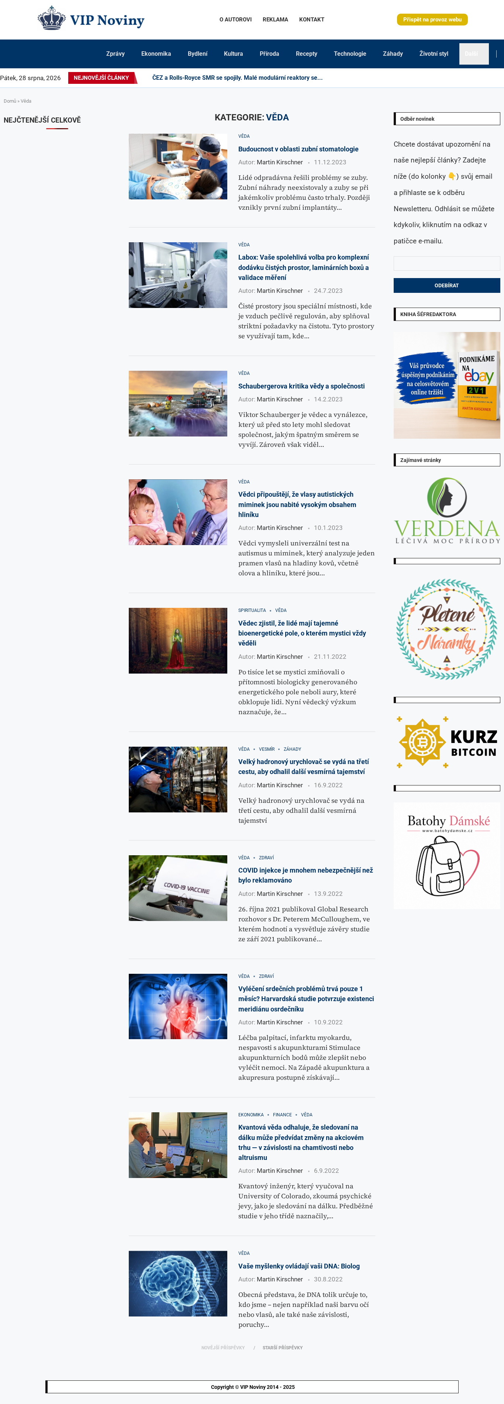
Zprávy (115, 53)
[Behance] (455, 78)
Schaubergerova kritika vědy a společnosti (301, 386)
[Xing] (494, 78)
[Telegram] (499, 78)
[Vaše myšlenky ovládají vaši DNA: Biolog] (178, 1283)
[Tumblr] (459, 78)
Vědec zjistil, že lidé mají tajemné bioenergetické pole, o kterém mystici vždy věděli (302, 633)
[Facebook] (426, 78)
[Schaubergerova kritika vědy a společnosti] (178, 403)
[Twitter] (433, 78)
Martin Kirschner (280, 162)
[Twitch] (481, 78)
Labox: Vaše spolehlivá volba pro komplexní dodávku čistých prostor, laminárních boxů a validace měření (303, 267)
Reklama (275, 19)
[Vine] (477, 78)
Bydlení (197, 53)
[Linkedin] (446, 78)
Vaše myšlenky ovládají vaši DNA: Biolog (299, 1266)
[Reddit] (503, 78)
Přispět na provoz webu (432, 19)
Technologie (350, 53)
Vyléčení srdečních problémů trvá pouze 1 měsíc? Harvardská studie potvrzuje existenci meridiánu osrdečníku (306, 999)
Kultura (233, 53)
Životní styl (434, 53)
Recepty (306, 53)
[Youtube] (464, 78)
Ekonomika (156, 53)
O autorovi (236, 19)
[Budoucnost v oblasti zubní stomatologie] (178, 166)
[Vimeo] (488, 78)
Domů (10, 101)
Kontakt (311, 19)
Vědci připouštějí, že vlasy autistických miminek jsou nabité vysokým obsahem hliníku (297, 504)
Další (471, 53)
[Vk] (468, 78)
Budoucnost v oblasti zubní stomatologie (298, 149)
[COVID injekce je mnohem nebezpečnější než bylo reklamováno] (178, 888)
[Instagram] (437, 78)
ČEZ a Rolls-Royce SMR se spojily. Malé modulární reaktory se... (237, 77)
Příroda (269, 53)
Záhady (393, 53)
